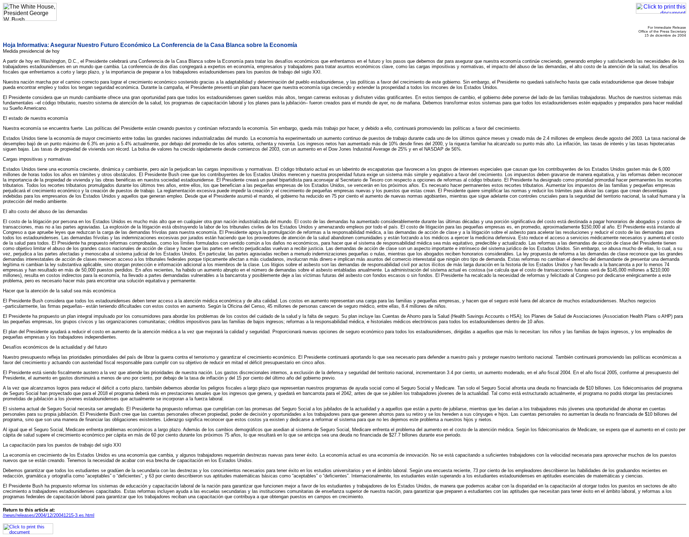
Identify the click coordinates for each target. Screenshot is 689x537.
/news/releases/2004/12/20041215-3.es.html (48, 515)
